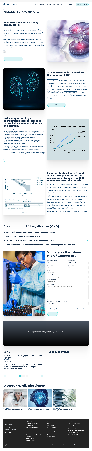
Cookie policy (62, 444)
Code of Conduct (83, 444)
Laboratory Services (51, 4)
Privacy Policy (81, 308)
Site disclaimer (75, 444)
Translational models (73, 432)
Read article (6, 361)
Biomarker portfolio (73, 434)
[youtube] (10, 432)
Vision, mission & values (53, 433)
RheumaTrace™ (72, 428)
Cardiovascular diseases (32, 423)
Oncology (28, 436)
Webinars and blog (71, 1)
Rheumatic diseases (31, 440)
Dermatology (29, 425)
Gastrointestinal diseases (32, 427)
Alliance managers (51, 431)
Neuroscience (29, 433)
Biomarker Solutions (40, 4)
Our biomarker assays (52, 79)
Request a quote (81, 4)
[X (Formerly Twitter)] (8, 432)
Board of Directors (51, 427)
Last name (71, 265)
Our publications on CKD (11, 160)
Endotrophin (50, 189)
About (65, 4)
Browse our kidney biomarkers (12, 59)
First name (50, 265)
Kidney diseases (30, 431)
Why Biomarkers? (80, 1)
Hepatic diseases (30, 429)
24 (27, 376)
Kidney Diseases (10, 9)
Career (49, 434)
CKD (4, 52)
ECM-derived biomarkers (70, 91)
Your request (71, 260)
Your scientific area (52, 260)
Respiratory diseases (31, 438)
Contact (87, 1)
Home (4, 9)
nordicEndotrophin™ (73, 190)
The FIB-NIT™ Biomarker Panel (75, 427)
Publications (63, 1)
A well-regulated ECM (8, 129)
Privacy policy (68, 444)
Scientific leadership (52, 429)
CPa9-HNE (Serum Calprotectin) (76, 430)
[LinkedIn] (6, 432)
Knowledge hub (51, 436)
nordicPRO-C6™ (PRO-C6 (71, 192)
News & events (71, 4)
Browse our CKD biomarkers (56, 104)
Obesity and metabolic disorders (34, 434)
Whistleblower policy (53, 444)
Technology (60, 4)
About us (49, 423)
